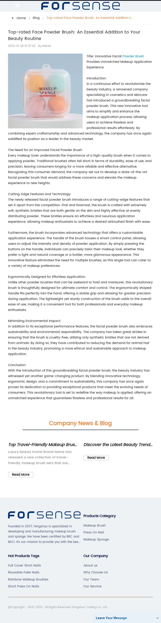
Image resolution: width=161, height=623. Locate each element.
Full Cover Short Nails (24, 565)
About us (90, 565)
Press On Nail (93, 532)
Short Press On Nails (23, 586)
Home (21, 18)
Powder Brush (133, 56)
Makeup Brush (94, 525)
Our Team (91, 579)
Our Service (92, 586)
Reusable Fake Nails (23, 572)
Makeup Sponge (96, 539)
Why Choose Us (95, 572)
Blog (36, 17)
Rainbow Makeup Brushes (28, 579)
